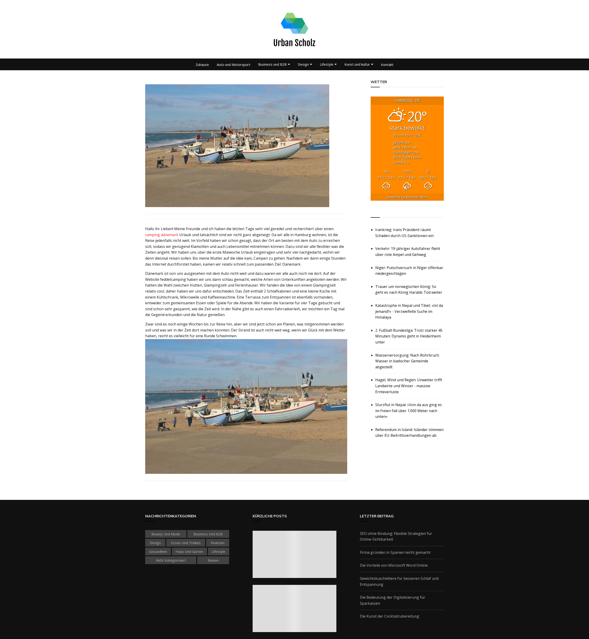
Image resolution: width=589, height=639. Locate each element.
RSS (374, 212)
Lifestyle (326, 64)
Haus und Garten (189, 551)
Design (303, 64)
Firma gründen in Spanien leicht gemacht (395, 552)
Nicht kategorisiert (171, 560)
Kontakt (387, 64)
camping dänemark (161, 234)
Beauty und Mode (165, 534)
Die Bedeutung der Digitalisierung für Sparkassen (392, 600)
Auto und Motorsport (233, 64)
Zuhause (202, 64)
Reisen (213, 560)
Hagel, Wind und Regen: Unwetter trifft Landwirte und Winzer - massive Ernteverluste (408, 385)
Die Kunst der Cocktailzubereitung (389, 616)
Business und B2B (272, 64)
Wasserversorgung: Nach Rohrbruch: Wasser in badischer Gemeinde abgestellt (407, 361)
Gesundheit (158, 551)
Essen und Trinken (186, 542)
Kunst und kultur (357, 64)
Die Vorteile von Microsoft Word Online (394, 565)
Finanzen (218, 542)
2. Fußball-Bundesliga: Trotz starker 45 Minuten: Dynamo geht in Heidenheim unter (408, 336)
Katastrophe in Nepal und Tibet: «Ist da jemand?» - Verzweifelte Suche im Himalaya (409, 311)
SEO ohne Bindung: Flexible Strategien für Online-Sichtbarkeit (396, 536)
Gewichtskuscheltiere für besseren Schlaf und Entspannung (399, 581)
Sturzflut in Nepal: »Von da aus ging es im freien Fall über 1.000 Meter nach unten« (408, 410)
